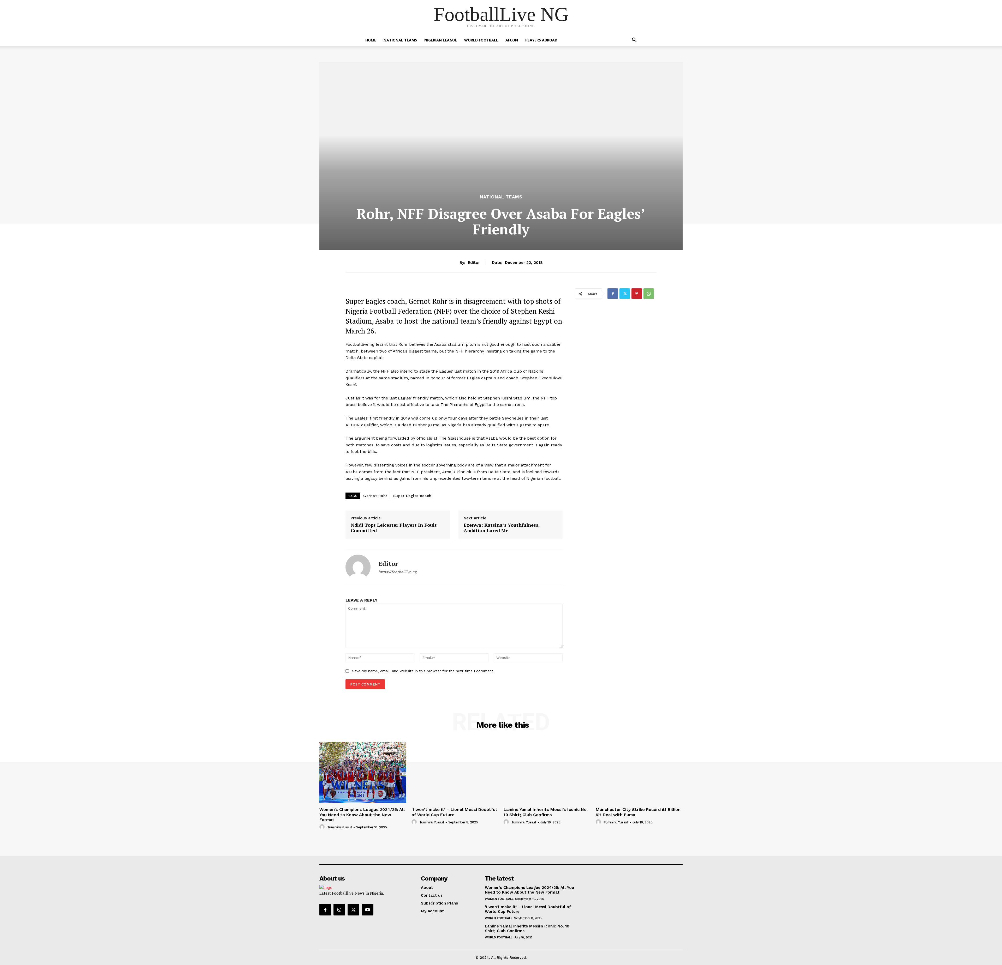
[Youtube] (367, 909)
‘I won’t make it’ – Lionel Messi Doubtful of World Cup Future (454, 812)
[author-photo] (322, 827)
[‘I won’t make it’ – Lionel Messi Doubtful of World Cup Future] (454, 772)
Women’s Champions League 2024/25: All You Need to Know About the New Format (362, 814)
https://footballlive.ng (397, 572)
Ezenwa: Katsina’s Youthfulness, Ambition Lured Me (502, 527)
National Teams (400, 40)
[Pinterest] (636, 293)
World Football (481, 40)
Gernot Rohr (375, 496)
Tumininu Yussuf (339, 827)
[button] (634, 40)
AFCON (511, 40)
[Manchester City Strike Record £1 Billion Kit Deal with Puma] (639, 772)
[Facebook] (612, 293)
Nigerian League (440, 40)
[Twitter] (624, 293)
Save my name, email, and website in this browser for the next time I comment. (423, 671)
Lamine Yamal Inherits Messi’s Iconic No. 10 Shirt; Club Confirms (546, 812)
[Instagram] (339, 909)
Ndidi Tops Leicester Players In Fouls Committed (394, 527)
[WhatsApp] (648, 293)
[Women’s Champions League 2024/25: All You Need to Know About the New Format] (362, 772)
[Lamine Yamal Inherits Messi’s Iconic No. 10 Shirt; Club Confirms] (547, 772)
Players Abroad (541, 40)
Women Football (499, 899)
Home (370, 40)
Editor (474, 262)
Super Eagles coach (412, 496)
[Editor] (358, 567)
